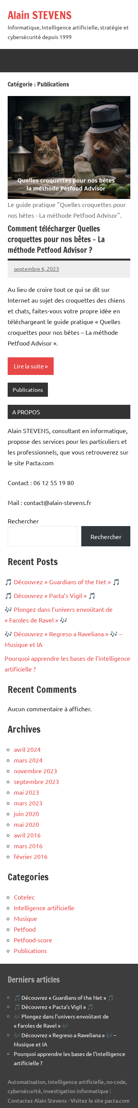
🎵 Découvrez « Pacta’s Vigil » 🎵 (50, 595)
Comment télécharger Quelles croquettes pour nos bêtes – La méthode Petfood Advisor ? (56, 239)
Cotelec (24, 897)
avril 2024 (27, 749)
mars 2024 (28, 760)
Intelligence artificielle (44, 907)
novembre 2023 (35, 770)
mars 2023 (28, 803)
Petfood (25, 929)
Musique (25, 918)
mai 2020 (26, 824)
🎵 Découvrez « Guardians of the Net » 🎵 (62, 581)
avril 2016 (27, 835)
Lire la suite (29, 366)
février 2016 (31, 856)
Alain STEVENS (40, 15)
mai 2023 (26, 792)
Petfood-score (33, 939)
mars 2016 (28, 845)
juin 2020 (26, 813)
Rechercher (23, 521)
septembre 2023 (36, 781)
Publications (28, 389)
